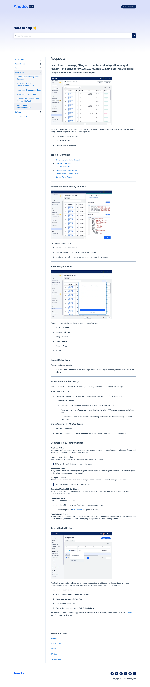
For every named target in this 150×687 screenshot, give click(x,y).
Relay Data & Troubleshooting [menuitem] (24, 106)
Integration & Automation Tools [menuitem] (29, 90)
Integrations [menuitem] (19, 72)
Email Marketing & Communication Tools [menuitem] (25, 84)
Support (129, 613)
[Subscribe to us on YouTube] (125, 673)
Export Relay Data (63, 167)
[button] (40, 60)
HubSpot (54, 638)
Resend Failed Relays (64, 177)
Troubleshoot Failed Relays (66, 170)
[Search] (134, 35)
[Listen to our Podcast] (130, 673)
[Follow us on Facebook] (112, 673)
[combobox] (73, 35)
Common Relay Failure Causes (67, 174)
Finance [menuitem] (18, 68)
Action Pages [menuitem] (20, 64)
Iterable (53, 649)
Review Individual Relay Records (68, 160)
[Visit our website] (116, 673)
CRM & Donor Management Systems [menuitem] (27, 78)
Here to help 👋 (25, 28)
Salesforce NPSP (56, 659)
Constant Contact (56, 643)
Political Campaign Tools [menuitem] (26, 94)
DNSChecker (77, 510)
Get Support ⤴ (128, 7)
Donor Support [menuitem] (21, 116)
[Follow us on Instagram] (121, 673)
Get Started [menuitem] (19, 59)
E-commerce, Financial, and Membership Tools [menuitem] (28, 100)
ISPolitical (54, 654)
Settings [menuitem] (18, 112)
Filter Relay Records (63, 163)
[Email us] (134, 673)
